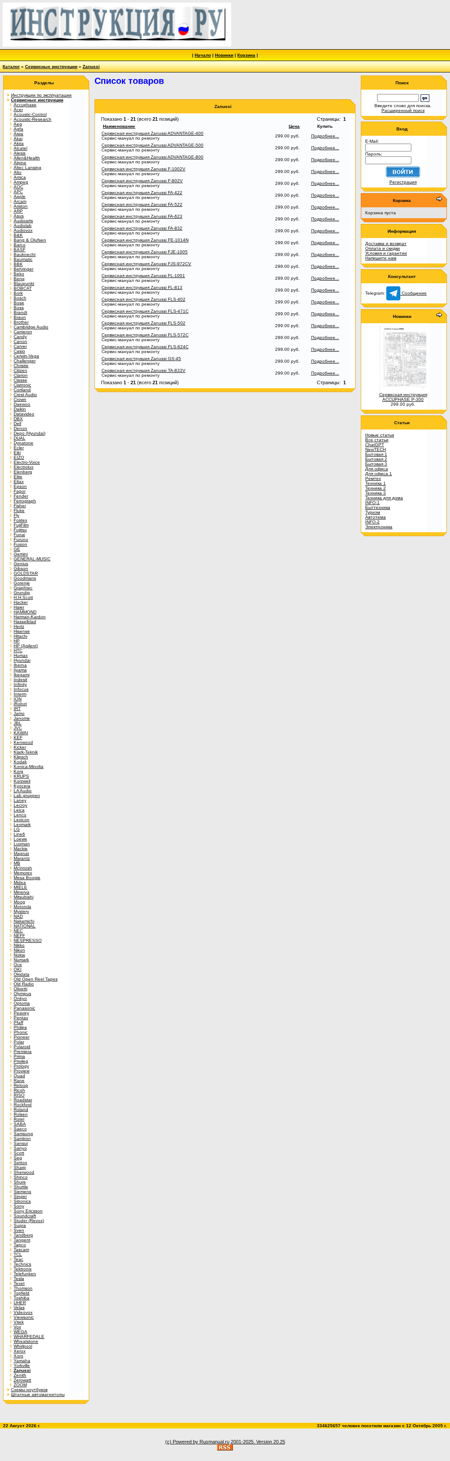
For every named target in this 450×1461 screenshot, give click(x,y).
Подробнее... (325, 135)
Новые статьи (379, 435)
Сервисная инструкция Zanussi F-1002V (143, 168)
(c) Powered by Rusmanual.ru (197, 1441)
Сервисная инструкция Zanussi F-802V (142, 180)
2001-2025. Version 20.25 (258, 1441)
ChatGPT (374, 444)
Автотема (375, 517)
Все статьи (376, 439)
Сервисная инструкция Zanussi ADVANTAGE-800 (152, 157)
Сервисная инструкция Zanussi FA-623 (142, 216)
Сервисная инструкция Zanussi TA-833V (143, 370)
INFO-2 (372, 521)
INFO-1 (372, 502)
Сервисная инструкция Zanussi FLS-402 (143, 299)
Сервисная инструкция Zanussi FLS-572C (145, 334)
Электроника (378, 526)
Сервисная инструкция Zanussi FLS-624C (145, 346)
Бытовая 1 (376, 454)
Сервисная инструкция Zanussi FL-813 (142, 287)
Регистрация (403, 182)
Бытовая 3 (376, 464)
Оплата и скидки (382, 248)
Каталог (11, 66)
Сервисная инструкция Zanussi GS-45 (141, 358)
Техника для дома (384, 497)
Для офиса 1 (378, 473)
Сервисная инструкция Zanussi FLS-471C (145, 311)
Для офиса (376, 468)
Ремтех (373, 478)
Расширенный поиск (403, 110)
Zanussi (91, 66)
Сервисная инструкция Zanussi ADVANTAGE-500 (152, 145)
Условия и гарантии (386, 253)
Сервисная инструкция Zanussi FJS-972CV (146, 263)
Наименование (119, 126)
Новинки (224, 55)
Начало (203, 55)
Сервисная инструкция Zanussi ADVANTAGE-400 (152, 133)
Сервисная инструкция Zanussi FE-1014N (145, 240)
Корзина (246, 55)
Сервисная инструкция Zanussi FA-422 (142, 192)
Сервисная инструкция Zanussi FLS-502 (143, 323)
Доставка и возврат (385, 243)
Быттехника (377, 507)
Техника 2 (375, 488)
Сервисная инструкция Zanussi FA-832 (142, 228)
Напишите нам (380, 258)
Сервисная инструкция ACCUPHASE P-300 (403, 397)
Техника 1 (375, 483)
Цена (294, 126)
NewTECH (375, 449)
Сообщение (413, 293)
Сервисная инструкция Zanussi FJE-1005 (145, 251)
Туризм (372, 512)
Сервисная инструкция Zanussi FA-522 (142, 204)
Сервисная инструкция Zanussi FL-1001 (143, 275)
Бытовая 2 (376, 459)
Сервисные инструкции (51, 66)
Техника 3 (375, 493)
